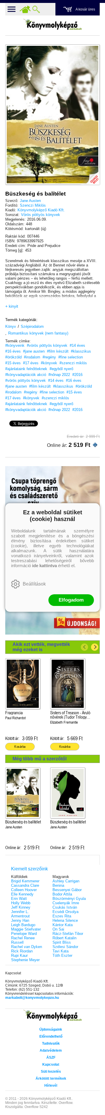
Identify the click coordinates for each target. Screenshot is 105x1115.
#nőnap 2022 (59, 374)
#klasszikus (81, 351)
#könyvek (49, 363)
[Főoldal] (25, 9)
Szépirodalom (32, 326)
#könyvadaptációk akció (25, 374)
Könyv (10, 326)
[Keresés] (36, 9)
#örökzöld (13, 357)
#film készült (58, 351)
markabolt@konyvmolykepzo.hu (32, 998)
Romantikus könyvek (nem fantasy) (38, 333)
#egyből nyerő (61, 369)
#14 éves (77, 345)
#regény (49, 357)
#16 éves (13, 351)
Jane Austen (30, 200)
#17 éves (30, 363)
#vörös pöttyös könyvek (47, 345)
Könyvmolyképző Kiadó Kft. (41, 210)
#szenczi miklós (73, 363)
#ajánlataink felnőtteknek (26, 369)
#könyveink (14, 345)
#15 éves (13, 363)
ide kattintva (44, 565)
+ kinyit (11, 306)
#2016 (77, 374)
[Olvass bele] (89, 174)
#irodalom (32, 357)
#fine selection (70, 357)
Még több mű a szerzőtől (39, 758)
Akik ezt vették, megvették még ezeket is (41, 647)
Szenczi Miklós (33, 205)
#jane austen (34, 351)
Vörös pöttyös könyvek (40, 214)
